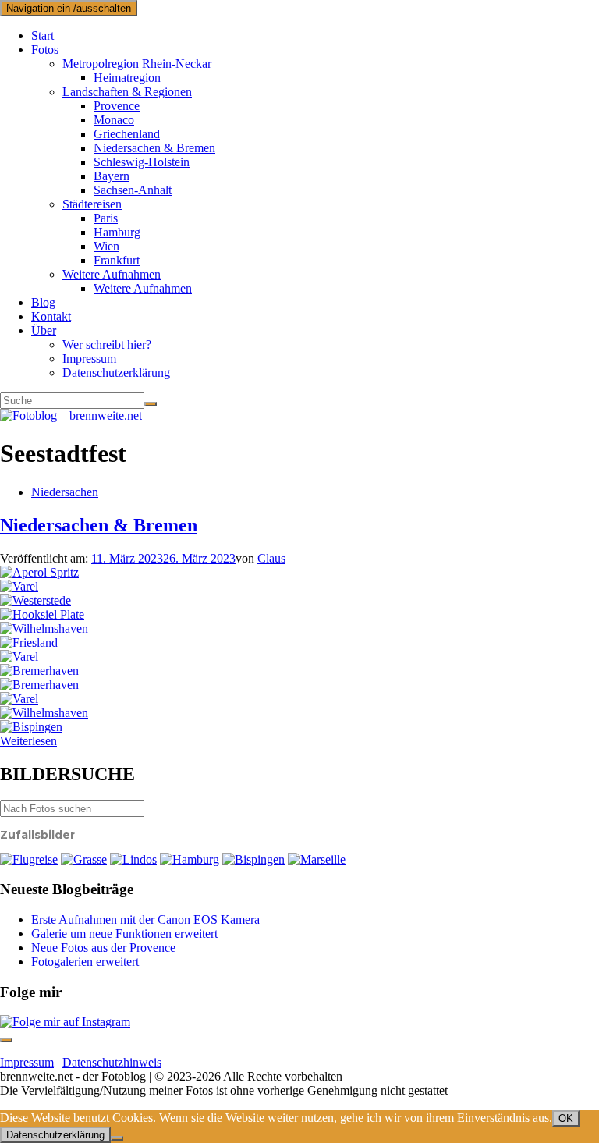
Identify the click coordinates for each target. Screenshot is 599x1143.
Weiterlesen (28, 740)
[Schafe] (19, 656)
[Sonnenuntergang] (19, 586)
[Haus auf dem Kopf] (31, 726)
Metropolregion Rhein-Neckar (136, 63)
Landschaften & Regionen (127, 91)
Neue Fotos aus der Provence (103, 947)
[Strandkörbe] (44, 712)
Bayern (111, 176)
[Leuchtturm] (42, 614)
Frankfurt (117, 260)
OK (565, 1118)
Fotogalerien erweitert (85, 961)
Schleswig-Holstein (142, 162)
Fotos (44, 49)
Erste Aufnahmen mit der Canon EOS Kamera (145, 919)
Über (43, 330)
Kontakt (51, 316)
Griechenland (127, 133)
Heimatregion (127, 77)
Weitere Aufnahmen (111, 274)
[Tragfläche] (29, 859)
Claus (271, 558)
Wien (106, 246)
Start (42, 35)
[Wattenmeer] (29, 642)
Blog (43, 302)
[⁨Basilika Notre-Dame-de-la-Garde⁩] (317, 859)
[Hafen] (19, 698)
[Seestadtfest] (39, 670)
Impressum (89, 358)
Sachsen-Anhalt (133, 190)
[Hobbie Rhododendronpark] (35, 600)
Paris (106, 218)
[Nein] (117, 1138)
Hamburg (117, 232)
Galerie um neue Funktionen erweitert (124, 933)
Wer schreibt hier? (106, 344)
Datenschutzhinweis (111, 1062)
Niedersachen (64, 492)
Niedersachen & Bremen (154, 147)
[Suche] (150, 404)
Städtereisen (92, 204)
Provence (117, 105)
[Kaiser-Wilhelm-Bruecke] (44, 628)
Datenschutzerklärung (116, 372)
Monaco (114, 119)
